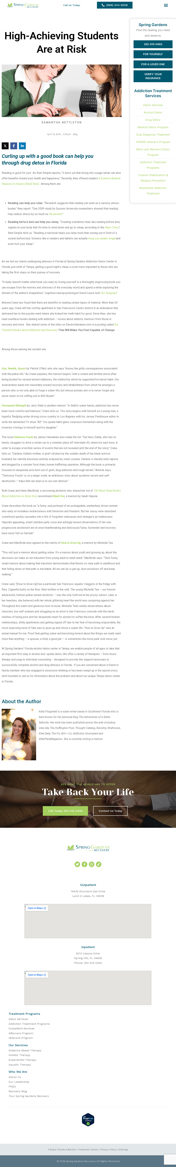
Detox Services (153, 105)
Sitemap (123, 1149)
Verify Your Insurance (153, 76)
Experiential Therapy (22, 1059)
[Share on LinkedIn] (22, 145)
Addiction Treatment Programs (29, 1023)
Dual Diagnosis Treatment (153, 134)
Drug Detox (153, 119)
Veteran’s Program (21, 1038)
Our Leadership (19, 1081)
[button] (166, 5)
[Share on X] (5, 145)
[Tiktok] (98, 864)
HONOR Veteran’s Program (153, 142)
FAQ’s (12, 1086)
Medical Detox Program (153, 127)
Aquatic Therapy (20, 1064)
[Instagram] (91, 864)
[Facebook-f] (84, 864)
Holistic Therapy (19, 1055)
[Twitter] (77, 864)
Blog (75, 134)
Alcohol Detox (153, 112)
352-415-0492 (153, 44)
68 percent (55, 214)
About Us (15, 1077)
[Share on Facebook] (13, 145)
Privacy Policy (108, 1149)
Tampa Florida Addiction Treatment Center (73, 1149)
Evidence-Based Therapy (25, 1050)
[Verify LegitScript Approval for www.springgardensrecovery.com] (88, 1125)
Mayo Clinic (112, 227)
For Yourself (153, 54)
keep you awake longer (102, 238)
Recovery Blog (18, 1091)
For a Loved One (153, 64)
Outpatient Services (22, 1028)
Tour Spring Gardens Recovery (29, 1096)
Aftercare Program (21, 1033)
